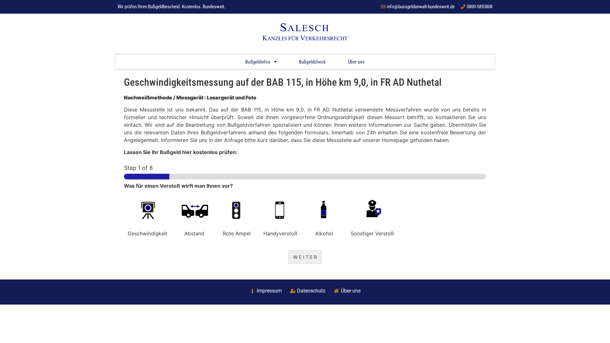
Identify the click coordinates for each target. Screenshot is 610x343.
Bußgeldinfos (257, 62)
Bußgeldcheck (312, 62)
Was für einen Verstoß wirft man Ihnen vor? (178, 186)
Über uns (356, 62)
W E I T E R (305, 257)
